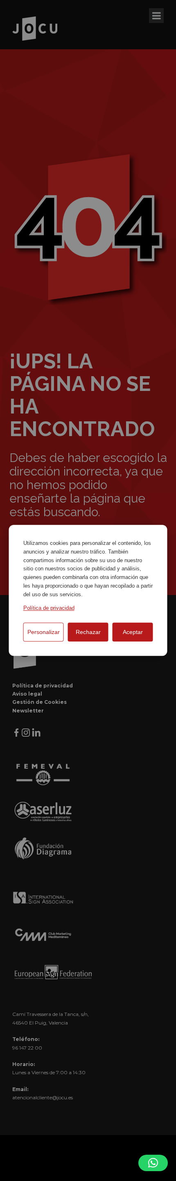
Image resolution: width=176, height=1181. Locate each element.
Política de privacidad (48, 608)
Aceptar (133, 632)
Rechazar (88, 632)
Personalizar (43, 632)
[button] (153, 1163)
